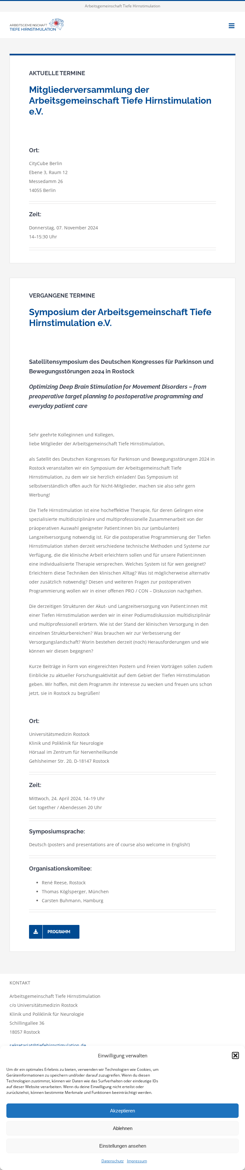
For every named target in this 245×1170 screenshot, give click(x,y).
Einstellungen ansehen (122, 1146)
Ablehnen (122, 1128)
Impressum (137, 1161)
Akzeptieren (122, 1110)
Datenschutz (112, 1161)
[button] (235, 1055)
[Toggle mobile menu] (232, 25)
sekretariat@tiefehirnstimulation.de (48, 1045)
